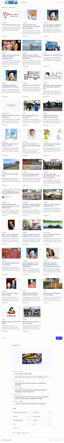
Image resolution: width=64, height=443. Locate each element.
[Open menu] (3, 2)
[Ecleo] (45, 53)
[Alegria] (20, 388)
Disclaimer (18, 433)
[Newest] (3, 338)
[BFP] (24, 113)
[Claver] (45, 83)
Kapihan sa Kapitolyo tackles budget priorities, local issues (31, 235)
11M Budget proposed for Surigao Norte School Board (10, 86)
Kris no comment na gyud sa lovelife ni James (10, 294)
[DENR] (45, 113)
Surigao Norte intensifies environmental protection (50, 116)
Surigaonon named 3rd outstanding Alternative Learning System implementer (52, 264)
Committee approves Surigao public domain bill (51, 144)
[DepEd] (4, 83)
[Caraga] (4, 232)
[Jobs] (4, 320)
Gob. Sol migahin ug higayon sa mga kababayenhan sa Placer (52, 25)
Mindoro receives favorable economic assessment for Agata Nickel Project (31, 56)
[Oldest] (59, 338)
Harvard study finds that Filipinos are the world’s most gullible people (10, 206)
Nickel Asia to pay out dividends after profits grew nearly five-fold (52, 86)
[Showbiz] (5, 291)
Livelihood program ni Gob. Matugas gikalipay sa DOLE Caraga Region (30, 264)
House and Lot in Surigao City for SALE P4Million (51, 294)
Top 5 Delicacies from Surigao (23, 373)
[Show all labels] (15, 427)
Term (13, 433)
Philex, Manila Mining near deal (11, 25)
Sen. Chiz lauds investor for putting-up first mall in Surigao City (31, 145)
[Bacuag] (4, 172)
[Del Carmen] (47, 232)
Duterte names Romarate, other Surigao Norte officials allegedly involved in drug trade (31, 390)
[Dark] (58, 2)
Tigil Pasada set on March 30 (30, 85)
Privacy (24, 433)
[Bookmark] (61, 2)
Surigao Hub (8, 440)
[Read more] (18, 36)
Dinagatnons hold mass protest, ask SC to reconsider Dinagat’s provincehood (31, 206)
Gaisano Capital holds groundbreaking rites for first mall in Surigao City (51, 175)
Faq (28, 433)
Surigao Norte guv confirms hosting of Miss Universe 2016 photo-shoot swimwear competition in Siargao (32, 397)
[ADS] (45, 291)
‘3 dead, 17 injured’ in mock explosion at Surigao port (30, 403)
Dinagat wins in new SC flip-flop (52, 55)
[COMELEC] (25, 202)
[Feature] (4, 23)
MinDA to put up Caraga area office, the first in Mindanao (10, 235)
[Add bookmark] (19, 11)
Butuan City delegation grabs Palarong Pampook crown (30, 175)
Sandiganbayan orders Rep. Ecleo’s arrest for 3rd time (30, 294)
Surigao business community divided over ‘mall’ (51, 205)
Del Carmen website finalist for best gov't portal (52, 235)
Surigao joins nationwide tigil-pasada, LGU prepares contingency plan (11, 56)
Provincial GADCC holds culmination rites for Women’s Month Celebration (31, 26)
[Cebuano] (25, 261)
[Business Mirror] (6, 113)
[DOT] (21, 395)
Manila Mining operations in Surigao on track (10, 144)
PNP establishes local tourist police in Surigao (30, 322)
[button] (16, 11)
